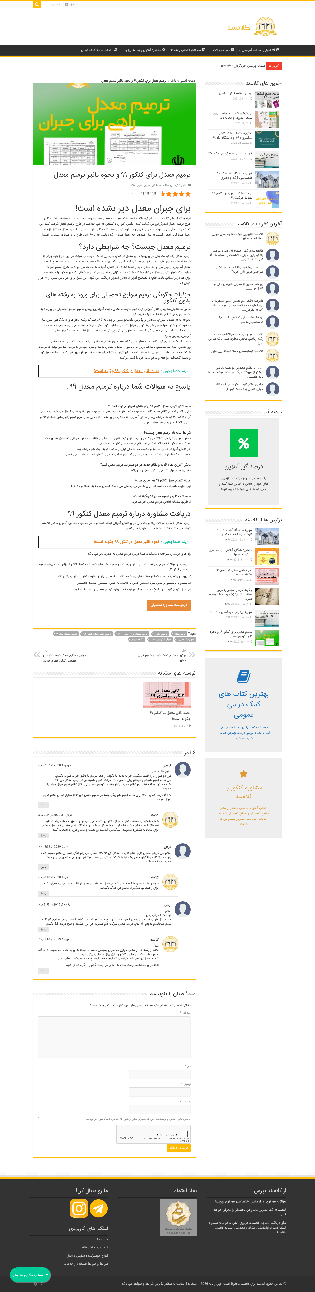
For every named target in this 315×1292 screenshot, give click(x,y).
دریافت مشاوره (270, 1222)
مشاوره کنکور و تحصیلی (28, 1275)
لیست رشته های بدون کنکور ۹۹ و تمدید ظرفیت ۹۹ (231, 195)
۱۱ (226, 604)
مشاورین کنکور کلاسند (130, 576)
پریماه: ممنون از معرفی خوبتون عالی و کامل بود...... (238, 286)
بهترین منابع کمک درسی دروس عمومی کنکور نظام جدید (64, 655)
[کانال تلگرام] (66, 5)
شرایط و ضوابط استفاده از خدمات (86, 1263)
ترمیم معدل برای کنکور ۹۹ (97, 634)
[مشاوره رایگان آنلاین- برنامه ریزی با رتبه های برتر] (267, 556)
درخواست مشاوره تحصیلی (169, 605)
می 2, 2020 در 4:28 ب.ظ (53, 847)
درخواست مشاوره (220, 1222)
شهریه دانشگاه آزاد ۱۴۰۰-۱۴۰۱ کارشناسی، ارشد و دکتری (234, 175)
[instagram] (73, 5)
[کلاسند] (252, 26)
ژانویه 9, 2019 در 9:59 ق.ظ (54, 905)
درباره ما (102, 1239)
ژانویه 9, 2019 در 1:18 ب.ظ (54, 939)
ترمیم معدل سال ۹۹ (66, 634)
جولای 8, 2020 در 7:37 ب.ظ (54, 765)
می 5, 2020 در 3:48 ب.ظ (53, 877)
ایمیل (186, 1084)
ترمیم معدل (161, 634)
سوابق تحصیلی (186, 639)
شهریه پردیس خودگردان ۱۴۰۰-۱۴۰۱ (243, 65)
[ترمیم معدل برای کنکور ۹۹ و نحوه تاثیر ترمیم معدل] (267, 638)
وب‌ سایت (184, 1101)
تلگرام (84, 965)
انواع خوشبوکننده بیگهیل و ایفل (87, 1255)
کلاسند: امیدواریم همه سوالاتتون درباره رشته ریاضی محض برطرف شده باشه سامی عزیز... (235, 339)
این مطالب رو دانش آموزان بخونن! (155, 185)
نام (188, 1066)
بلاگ (173, 81)
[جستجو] (37, 4)
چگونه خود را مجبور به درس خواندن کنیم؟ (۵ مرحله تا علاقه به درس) (230, 594)
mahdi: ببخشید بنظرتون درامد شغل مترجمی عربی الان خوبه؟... (239, 269)
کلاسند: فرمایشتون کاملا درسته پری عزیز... (235, 351)
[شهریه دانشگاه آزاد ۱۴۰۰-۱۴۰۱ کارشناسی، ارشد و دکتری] (267, 536)
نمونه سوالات (221, 50)
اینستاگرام (97, 965)
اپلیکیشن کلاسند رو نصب (104, 829)
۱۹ (226, 540)
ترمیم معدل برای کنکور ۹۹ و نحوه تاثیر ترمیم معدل (231, 634)
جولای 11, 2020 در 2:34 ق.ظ (55, 815)
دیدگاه (185, 1012)
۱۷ (231, 580)
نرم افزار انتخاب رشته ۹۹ (186, 50)
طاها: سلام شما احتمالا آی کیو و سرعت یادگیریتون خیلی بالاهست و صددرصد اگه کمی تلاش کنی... (236, 255)
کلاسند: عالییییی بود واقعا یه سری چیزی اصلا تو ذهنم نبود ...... (237, 236)
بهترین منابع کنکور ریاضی (235, 93)
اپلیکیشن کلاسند (65, 576)
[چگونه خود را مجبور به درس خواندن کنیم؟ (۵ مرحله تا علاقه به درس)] (267, 596)
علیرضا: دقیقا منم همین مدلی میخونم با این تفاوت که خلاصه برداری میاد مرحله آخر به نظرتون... (237, 305)
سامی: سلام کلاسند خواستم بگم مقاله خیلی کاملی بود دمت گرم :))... (239, 387)
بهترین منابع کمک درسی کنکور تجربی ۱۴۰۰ (161, 655)
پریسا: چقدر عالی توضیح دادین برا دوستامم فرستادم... (241, 320)
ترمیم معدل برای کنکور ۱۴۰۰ (133, 634)
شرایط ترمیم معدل (161, 639)
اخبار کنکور (180, 185)
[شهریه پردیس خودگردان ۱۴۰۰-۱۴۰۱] (267, 618)
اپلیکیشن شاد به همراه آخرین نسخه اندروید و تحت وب (232, 115)
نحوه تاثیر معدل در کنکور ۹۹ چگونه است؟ (234, 572)
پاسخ (43, 805)
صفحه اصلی (188, 81)
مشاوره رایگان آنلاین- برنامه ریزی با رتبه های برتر (230, 552)
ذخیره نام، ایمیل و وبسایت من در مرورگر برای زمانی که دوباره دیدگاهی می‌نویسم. (138, 1119)
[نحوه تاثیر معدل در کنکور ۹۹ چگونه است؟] (267, 576)
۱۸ (228, 560)
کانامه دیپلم (137, 639)
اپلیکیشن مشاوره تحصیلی (251, 1227)
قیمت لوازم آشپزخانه (94, 1247)
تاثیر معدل (179, 634)
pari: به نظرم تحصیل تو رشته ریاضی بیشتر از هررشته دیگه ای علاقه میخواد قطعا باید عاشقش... (235, 372)
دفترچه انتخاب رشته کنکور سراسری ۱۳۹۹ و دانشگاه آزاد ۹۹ (232, 135)
